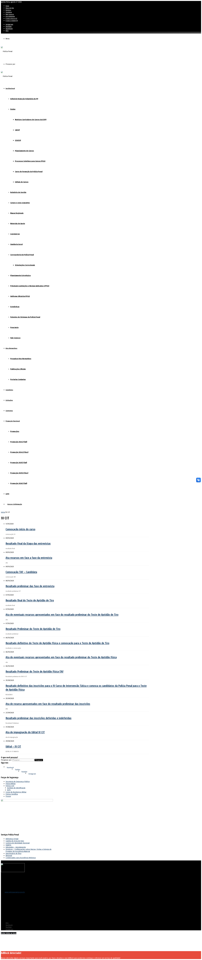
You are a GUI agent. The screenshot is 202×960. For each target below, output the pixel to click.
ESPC (9, 790)
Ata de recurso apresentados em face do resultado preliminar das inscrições (48, 704)
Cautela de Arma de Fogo (15, 841)
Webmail (9, 856)
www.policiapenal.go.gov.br (15, 892)
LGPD (7, 494)
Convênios (9, 390)
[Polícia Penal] (6, 51)
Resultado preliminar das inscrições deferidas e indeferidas (38, 718)
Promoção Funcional (13, 421)
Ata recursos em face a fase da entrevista (29, 558)
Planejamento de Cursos (24, 151)
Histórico (8, 10)
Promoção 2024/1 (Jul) (18, 442)
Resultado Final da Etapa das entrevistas (28, 543)
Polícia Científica (12, 794)
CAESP (17, 130)
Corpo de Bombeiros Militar (16, 792)
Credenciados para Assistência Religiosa (21, 858)
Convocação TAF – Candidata (21, 572)
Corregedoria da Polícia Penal (22, 255)
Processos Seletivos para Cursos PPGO (30, 161)
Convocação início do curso (20, 529)
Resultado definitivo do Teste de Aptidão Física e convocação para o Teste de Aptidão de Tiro (57, 643)
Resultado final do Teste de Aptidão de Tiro (30, 600)
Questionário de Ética (13, 853)
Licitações (9, 400)
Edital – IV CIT (13, 746)
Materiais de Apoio (17, 223)
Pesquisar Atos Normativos (20, 359)
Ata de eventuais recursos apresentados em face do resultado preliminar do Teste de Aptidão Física (61, 657)
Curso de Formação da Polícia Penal (28, 172)
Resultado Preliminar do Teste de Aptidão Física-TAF (34, 671)
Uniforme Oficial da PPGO (20, 296)
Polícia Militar (11, 784)
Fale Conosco (10, 14)
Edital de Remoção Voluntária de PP (24, 99)
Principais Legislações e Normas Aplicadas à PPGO (29, 286)
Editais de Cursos (21, 182)
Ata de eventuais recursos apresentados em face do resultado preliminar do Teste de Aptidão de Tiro (62, 614)
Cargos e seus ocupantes (20, 203)
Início (3, 512)
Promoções (14, 431)
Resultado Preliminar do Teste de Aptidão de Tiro (33, 629)
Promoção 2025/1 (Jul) (18, 463)
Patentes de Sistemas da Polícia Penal (25, 317)
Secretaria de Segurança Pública (18, 781)
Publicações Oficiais (18, 369)
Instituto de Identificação (16, 788)
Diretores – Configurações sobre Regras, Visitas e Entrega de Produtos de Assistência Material (28, 850)
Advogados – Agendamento (16, 847)
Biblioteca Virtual (12, 839)
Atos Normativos (11, 348)
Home (7, 6)
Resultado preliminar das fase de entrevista (30, 586)
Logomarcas (15, 234)
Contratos (9, 411)
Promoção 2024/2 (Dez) (19, 452)
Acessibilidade (10, 16)
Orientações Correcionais (25, 265)
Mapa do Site (10, 8)
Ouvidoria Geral (16, 244)
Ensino (12, 109)
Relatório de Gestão (18, 192)
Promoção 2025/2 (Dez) (19, 473)
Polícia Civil (10, 786)
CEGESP (18, 140)
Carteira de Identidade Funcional (18, 843)
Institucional (10, 88)
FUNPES (8, 845)
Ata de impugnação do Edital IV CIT (25, 732)
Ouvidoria (9, 12)
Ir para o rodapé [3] (12, 20)
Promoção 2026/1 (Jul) (18, 483)
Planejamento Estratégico (20, 275)
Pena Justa (14, 327)
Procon (8, 796)
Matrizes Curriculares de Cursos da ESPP (31, 120)
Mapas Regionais (16, 213)
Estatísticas (14, 307)
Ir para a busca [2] (11, 18)
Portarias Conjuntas (18, 379)
